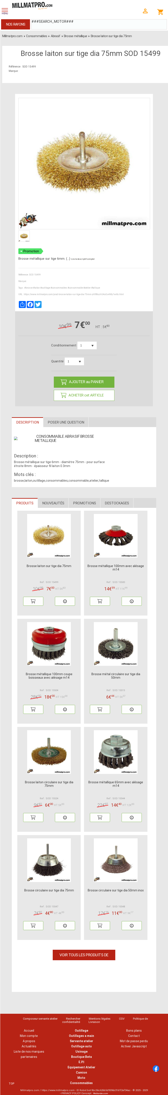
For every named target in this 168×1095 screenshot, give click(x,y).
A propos (29, 1041)
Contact (134, 1036)
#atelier (87, 288)
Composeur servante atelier (40, 1018)
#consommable (75, 288)
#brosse (28, 288)
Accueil (29, 1030)
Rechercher (73, 1018)
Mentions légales (99, 1018)
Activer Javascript (134, 1046)
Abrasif (55, 36)
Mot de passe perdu (134, 1041)
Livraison (94, 1022)
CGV (121, 1018)
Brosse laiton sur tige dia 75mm (111, 36)
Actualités (29, 1046)
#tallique (95, 288)
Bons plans (134, 1030)
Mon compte (29, 1036)
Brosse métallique (75, 36)
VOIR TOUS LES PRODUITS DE (84, 955)
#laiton (36, 288)
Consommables (36, 36)
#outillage (45, 288)
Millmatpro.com (12, 36)
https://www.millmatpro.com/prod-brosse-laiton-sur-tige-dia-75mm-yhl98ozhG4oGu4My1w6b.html (74, 294)
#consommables (59, 288)
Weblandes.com (100, 1093)
